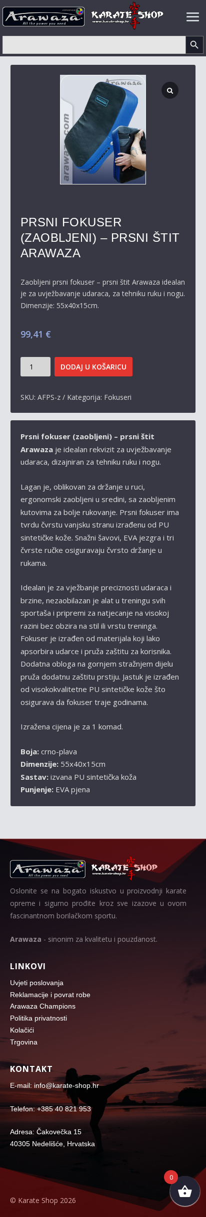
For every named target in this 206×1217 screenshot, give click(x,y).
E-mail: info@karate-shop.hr (54, 1085)
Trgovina (24, 1042)
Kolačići (22, 1030)
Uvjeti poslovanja (37, 983)
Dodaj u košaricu (93, 366)
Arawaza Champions (43, 1006)
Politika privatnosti (38, 1018)
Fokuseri (118, 397)
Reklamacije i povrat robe (50, 995)
